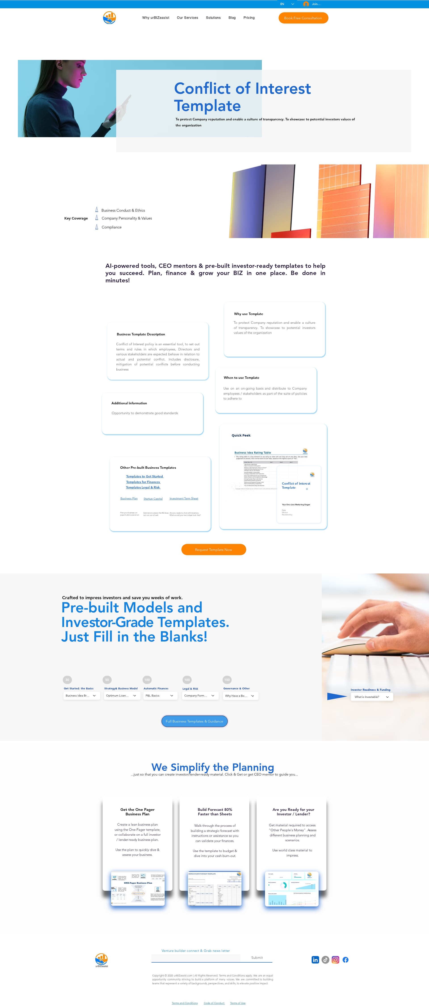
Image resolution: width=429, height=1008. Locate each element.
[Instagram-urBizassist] (335, 960)
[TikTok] (325, 960)
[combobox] (122, 696)
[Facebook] (345, 960)
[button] (156, 17)
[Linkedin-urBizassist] (315, 960)
